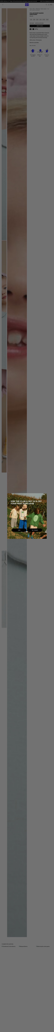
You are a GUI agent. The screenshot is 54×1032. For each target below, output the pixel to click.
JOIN (19, 530)
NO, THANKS (35, 530)
